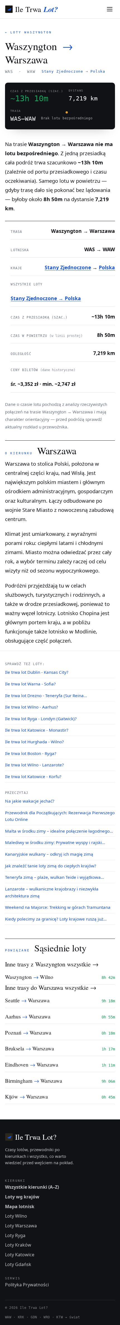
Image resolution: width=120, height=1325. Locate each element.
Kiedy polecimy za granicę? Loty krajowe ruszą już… (56, 919)
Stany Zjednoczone (62, 71)
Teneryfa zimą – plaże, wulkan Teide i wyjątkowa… (54, 877)
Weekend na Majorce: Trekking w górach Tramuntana (58, 907)
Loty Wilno (16, 1216)
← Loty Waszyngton (28, 32)
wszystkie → (83, 964)
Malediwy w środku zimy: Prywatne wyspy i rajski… (55, 842)
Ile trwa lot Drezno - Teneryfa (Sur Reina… (46, 695)
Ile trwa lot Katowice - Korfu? (33, 776)
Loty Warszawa (21, 1226)
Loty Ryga (15, 1235)
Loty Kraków (18, 1245)
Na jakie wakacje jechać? (29, 801)
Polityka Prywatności (27, 1285)
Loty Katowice (19, 1255)
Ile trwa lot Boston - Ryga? (30, 753)
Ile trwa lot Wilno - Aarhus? (31, 707)
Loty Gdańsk (18, 1264)
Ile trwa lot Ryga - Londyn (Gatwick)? (41, 718)
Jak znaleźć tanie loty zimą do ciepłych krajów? (50, 865)
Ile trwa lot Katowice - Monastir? (36, 730)
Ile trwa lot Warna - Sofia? (30, 684)
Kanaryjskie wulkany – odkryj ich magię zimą (49, 854)
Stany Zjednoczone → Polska (46, 298)
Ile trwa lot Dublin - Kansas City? (36, 672)
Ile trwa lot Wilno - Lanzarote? (34, 765)
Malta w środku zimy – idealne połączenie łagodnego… (59, 831)
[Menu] (109, 9)
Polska (97, 71)
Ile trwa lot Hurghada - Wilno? (34, 741)
